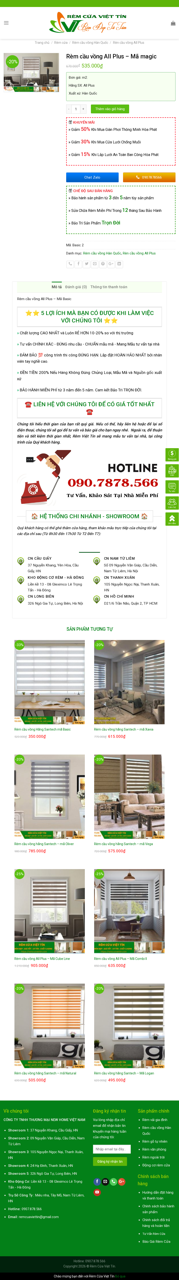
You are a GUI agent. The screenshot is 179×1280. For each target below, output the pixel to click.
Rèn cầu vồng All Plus (128, 42)
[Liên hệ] (172, 503)
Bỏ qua (120, 1276)
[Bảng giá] (172, 455)
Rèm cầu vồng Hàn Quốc (90, 42)
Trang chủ (42, 42)
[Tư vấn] (172, 487)
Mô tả (57, 287)
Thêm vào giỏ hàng (110, 109)
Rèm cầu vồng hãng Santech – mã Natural (45, 1073)
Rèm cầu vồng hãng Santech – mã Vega (123, 844)
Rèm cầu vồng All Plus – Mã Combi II (120, 959)
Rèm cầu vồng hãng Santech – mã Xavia (123, 729)
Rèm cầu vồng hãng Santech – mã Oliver (44, 844)
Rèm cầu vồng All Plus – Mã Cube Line (42, 959)
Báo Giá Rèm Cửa (156, 1241)
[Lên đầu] (172, 519)
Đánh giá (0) (76, 287)
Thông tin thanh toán (108, 287)
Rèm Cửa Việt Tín (102, 1266)
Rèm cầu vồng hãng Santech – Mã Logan (124, 1073)
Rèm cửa (61, 42)
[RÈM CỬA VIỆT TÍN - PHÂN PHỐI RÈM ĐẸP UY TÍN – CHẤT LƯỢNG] (89, 23)
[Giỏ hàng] (173, 23)
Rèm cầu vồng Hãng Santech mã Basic (42, 729)
